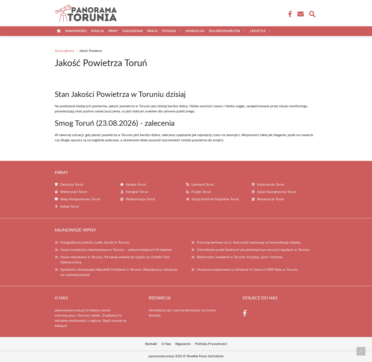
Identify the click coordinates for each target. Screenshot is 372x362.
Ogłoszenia (132, 31)
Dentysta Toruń (71, 184)
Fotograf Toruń (137, 192)
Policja (97, 31)
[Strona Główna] (59, 31)
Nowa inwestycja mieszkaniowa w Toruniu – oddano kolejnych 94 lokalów (116, 250)
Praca (152, 31)
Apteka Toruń (136, 184)
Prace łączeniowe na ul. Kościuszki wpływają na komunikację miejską (249, 242)
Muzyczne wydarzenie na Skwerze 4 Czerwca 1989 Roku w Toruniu (247, 269)
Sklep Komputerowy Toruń (80, 199)
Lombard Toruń (202, 184)
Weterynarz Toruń (73, 192)
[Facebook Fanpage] (288, 14)
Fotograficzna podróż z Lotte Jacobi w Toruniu (94, 242)
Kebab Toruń (69, 206)
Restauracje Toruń (270, 199)
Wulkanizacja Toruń (140, 199)
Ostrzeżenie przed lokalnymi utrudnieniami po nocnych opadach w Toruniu (253, 250)
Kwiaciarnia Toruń (270, 184)
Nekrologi (195, 31)
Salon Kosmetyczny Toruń (276, 192)
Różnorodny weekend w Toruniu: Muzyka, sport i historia (239, 257)
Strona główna (64, 51)
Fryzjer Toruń (201, 192)
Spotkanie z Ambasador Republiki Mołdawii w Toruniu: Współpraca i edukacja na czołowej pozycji (118, 272)
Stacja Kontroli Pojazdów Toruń (215, 199)
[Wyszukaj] (312, 13)
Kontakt (155, 315)
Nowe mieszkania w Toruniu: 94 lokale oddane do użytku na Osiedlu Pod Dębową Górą (114, 259)
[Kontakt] (300, 14)
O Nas (166, 344)
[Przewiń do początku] (361, 351)
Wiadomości (76, 31)
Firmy (113, 31)
